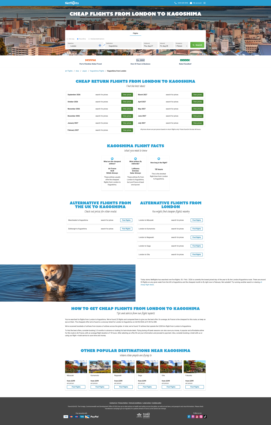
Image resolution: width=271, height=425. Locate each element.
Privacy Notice (123, 403)
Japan (84, 71)
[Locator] (100, 45)
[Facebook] (189, 416)
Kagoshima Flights (97, 71)
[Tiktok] (205, 416)
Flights (70, 71)
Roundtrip (82, 39)
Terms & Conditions (135, 403)
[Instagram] (193, 416)
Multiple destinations (97, 39)
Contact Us (113, 403)
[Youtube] (197, 416)
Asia (77, 71)
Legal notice (147, 403)
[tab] (135, 33)
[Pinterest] (201, 416)
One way (71, 39)
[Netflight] (72, 3)
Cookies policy (156, 403)
